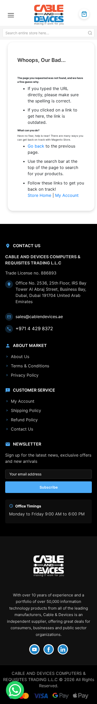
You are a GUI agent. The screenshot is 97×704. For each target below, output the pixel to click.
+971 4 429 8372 (34, 328)
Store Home (39, 195)
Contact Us (22, 429)
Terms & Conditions (30, 365)
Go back (36, 146)
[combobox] (48, 32)
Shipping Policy (26, 410)
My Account (67, 195)
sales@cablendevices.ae (39, 316)
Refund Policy (24, 419)
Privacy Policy (25, 375)
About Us (20, 356)
